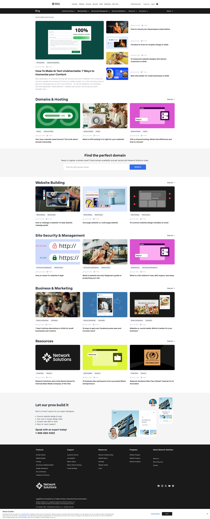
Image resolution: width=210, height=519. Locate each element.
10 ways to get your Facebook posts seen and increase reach (102, 329)
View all (170, 99)
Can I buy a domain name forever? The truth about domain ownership (56, 140)
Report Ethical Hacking (74, 465)
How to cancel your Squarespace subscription (150, 29)
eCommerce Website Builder (45, 465)
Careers (155, 465)
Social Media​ (54, 320)
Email (101, 4)
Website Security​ (58, 267)
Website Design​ (51, 214)
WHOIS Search (102, 458)
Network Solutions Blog (105, 455)
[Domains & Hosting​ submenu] (74, 11)
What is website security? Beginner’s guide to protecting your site (102, 276)
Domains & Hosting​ (48, 131)
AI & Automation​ (40, 62)
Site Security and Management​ (44, 267)
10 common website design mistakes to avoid (149, 223)
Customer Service (72, 455)
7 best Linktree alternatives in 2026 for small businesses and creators (54, 329)
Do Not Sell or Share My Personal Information (72, 499)
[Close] (207, 514)
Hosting (88, 4)
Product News (40, 373)
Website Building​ (41, 214)
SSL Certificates (41, 472)
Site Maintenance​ (135, 267)
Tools (100, 468)
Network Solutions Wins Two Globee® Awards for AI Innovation (152, 382)
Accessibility (71, 458)
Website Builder (41, 458)
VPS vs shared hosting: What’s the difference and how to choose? (151, 140)
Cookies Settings (155, 513)
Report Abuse (71, 461)
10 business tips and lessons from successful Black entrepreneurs (104, 382)
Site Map (101, 461)
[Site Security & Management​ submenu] (109, 11)
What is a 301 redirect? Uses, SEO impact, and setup (152, 275)
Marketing (107, 4)
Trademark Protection (43, 475)
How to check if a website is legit (49, 275)
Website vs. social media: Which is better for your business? (151, 329)
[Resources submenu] (136, 11)
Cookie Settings (72, 468)
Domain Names (40, 455)
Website (81, 4)
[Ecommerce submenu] (147, 11)
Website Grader (103, 465)
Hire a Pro (115, 4)
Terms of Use (53, 499)
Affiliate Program (135, 455)
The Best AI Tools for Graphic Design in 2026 (149, 45)
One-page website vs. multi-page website (100, 223)
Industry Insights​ (88, 373)
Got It (167, 513)
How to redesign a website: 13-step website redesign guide (53, 224)
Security (95, 4)
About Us (156, 458)
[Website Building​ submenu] (88, 11)
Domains (75, 4)
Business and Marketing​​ (53, 62)
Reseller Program (135, 458)
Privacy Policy (44, 499)
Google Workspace (42, 468)
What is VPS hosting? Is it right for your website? (103, 139)
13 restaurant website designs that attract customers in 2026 (148, 60)
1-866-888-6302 (45, 433)
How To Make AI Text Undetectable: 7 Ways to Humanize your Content (64, 72)
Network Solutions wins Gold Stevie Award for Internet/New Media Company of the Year (55, 382)
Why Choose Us (158, 462)
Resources (49, 373)
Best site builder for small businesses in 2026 (150, 76)
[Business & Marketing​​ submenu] (126, 11)
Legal (37, 499)
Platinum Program (135, 461)
